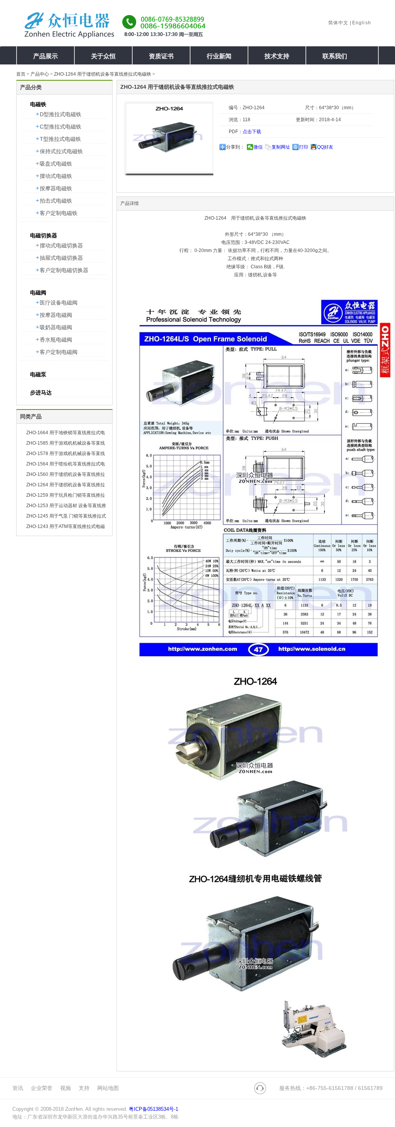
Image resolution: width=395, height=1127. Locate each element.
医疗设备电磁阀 (59, 303)
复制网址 (281, 147)
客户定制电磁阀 (59, 352)
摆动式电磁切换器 (61, 245)
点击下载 (252, 131)
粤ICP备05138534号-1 (153, 1109)
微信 (258, 147)
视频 (65, 1088)
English (361, 22)
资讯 (17, 1088)
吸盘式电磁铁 (56, 164)
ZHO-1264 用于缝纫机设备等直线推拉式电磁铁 (102, 74)
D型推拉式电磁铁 (60, 114)
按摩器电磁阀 (56, 315)
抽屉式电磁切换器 (61, 258)
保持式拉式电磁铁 (61, 151)
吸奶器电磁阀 (56, 327)
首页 (20, 74)
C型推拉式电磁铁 (60, 127)
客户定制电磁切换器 (64, 270)
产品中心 (39, 74)
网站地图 (108, 1088)
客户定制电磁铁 (59, 213)
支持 (84, 1088)
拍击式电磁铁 (56, 201)
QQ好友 (325, 147)
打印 (303, 147)
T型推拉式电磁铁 (60, 139)
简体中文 (338, 22)
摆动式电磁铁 (56, 176)
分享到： (235, 147)
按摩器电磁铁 (56, 188)
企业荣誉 (41, 1088)
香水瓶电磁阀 (56, 340)
